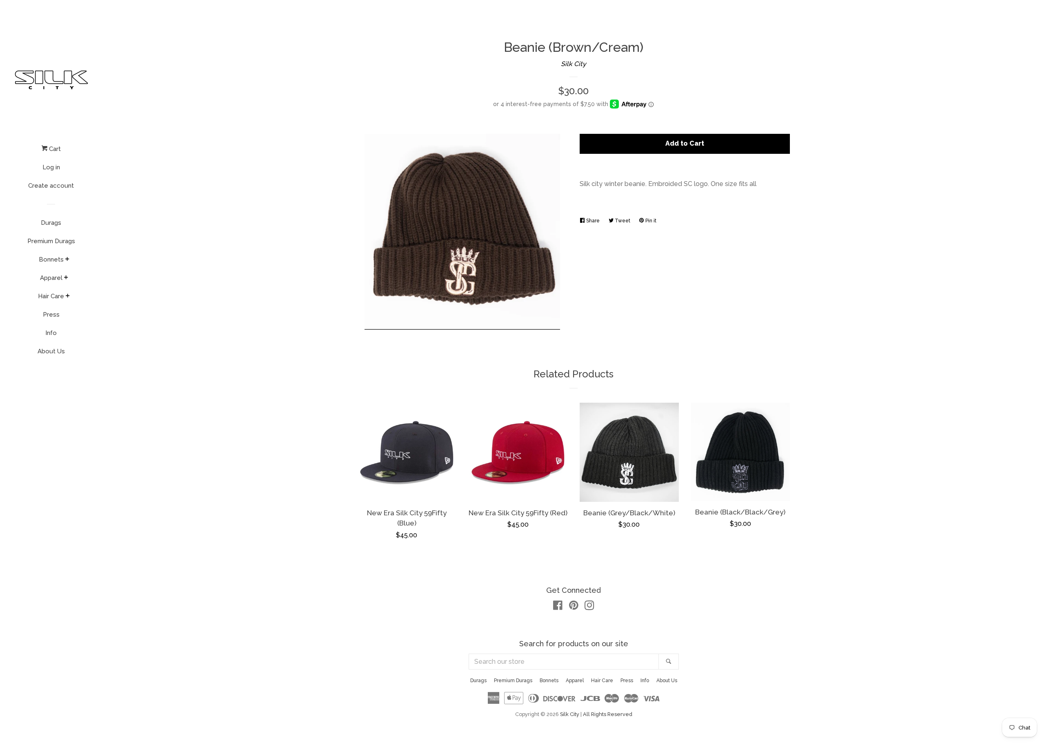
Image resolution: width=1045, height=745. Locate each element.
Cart (54, 149)
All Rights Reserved (607, 714)
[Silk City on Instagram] (589, 607)
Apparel (51, 278)
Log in (51, 167)
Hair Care (51, 296)
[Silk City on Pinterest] (574, 607)
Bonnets (51, 259)
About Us (51, 351)
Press (51, 314)
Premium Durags (51, 241)
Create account (51, 185)
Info (51, 333)
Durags (51, 222)
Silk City (573, 64)
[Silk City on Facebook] (558, 607)
